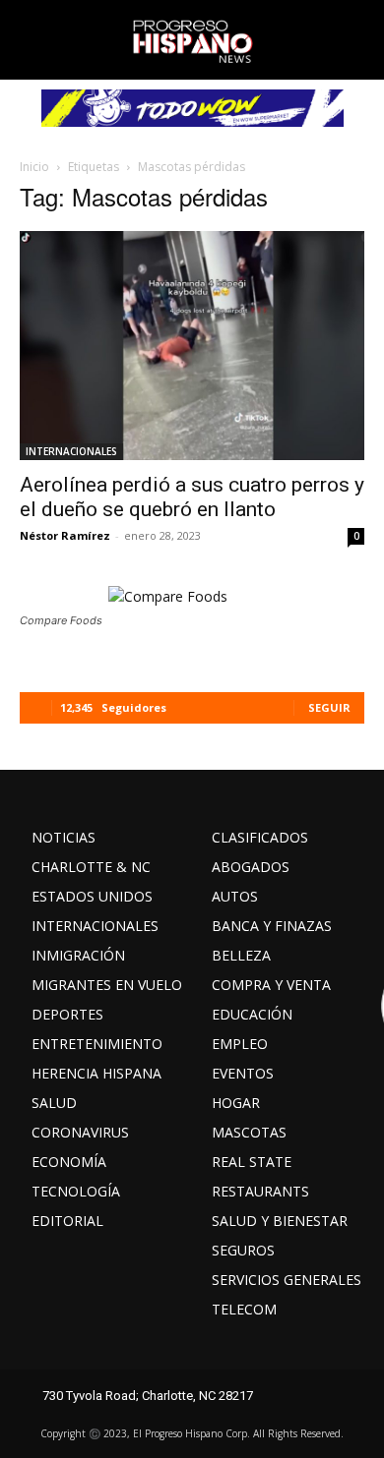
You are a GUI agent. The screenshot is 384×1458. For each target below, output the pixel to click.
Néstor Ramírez (65, 535)
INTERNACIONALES (71, 451)
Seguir (329, 707)
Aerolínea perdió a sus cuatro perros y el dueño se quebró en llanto (192, 497)
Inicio (34, 166)
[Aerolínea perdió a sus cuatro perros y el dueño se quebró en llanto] (192, 345)
